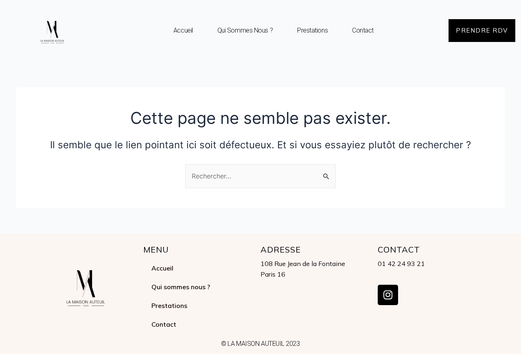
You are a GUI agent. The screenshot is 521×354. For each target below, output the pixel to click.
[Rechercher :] (260, 176)
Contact (363, 30)
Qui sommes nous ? (245, 30)
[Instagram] (388, 295)
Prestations (312, 30)
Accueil (183, 30)
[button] (482, 30)
